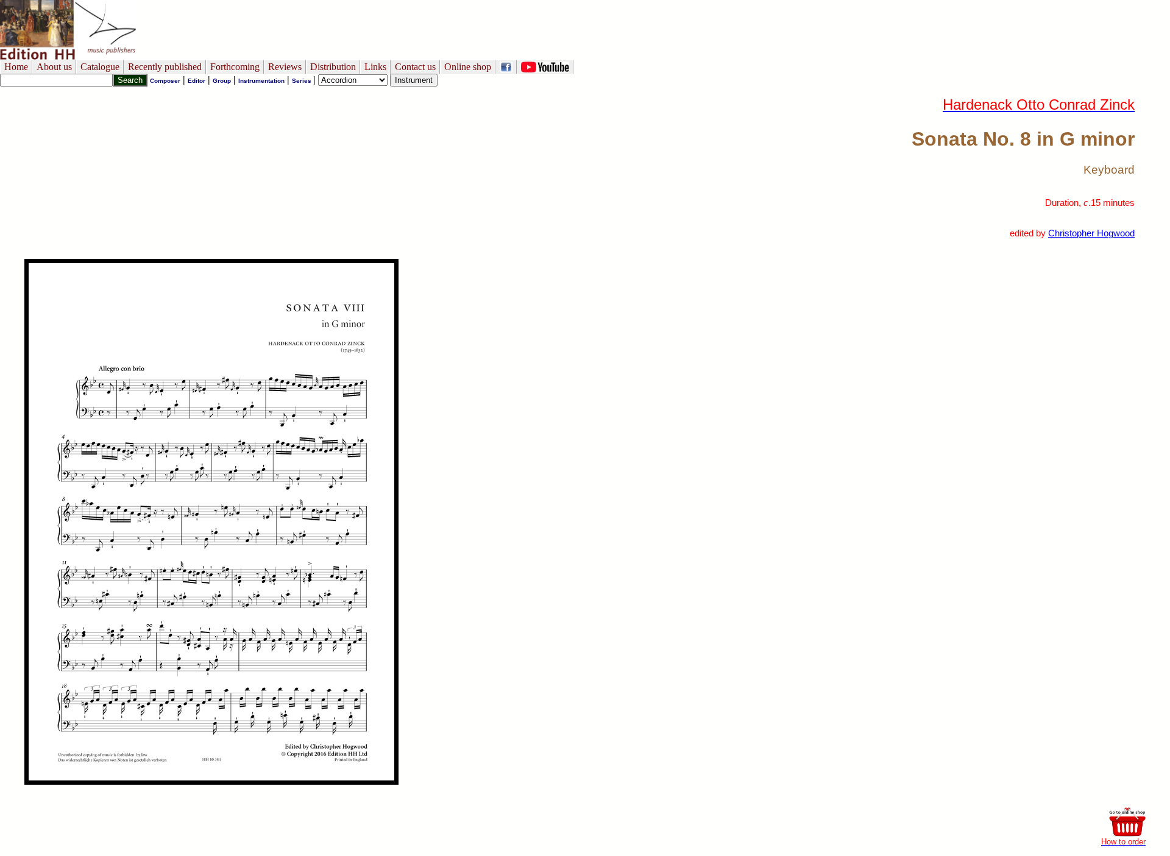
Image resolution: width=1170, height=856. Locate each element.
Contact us (415, 67)
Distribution (333, 67)
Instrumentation (261, 80)
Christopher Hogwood (1091, 233)
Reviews (285, 67)
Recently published (165, 67)
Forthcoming (235, 67)
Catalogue (99, 67)
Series (301, 80)
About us (54, 67)
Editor (196, 80)
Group (222, 80)
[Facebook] (506, 67)
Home (16, 67)
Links (375, 67)
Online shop (467, 67)
